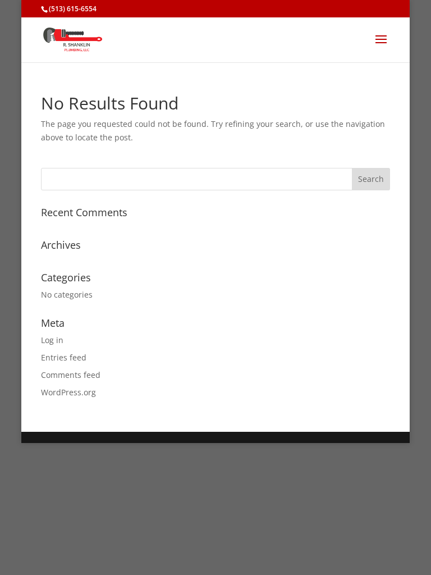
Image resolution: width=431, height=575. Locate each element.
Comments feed (70, 374)
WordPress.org (68, 392)
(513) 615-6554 (73, 8)
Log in (52, 340)
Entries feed (63, 357)
